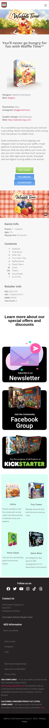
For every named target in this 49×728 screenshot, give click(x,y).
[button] (2, 204)
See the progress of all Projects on (25, 459)
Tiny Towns (36, 504)
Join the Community (24, 414)
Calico (13, 504)
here (42, 708)
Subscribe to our (25, 373)
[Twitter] (15, 589)
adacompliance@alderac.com (13, 686)
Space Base (36, 553)
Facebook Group (24, 422)
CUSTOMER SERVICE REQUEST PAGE (17, 617)
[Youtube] (21, 589)
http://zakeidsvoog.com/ (19, 119)
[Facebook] (8, 589)
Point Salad (13, 552)
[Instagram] (28, 589)
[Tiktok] (34, 589)
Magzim (11, 97)
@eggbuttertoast (22, 110)
